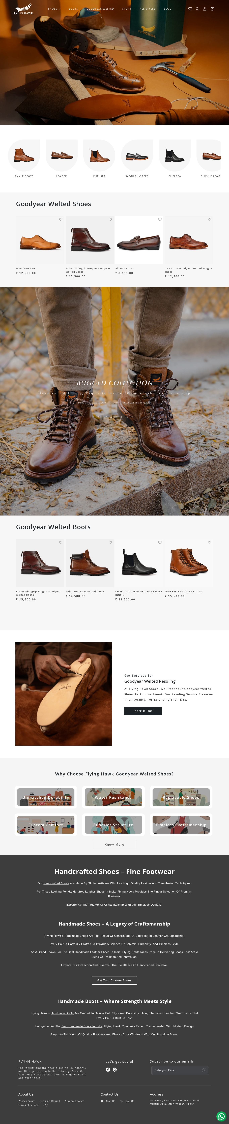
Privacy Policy (26, 1101)
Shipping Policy (74, 1101)
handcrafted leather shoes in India (92, 891)
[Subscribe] (204, 1070)
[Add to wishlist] (60, 219)
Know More (114, 844)
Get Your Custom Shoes (114, 980)
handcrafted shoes (56, 883)
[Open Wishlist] (190, 9)
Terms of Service (28, 1105)
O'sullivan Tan (25, 268)
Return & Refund (50, 1101)
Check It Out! (143, 711)
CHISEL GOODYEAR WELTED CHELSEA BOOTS (138, 593)
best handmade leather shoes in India (94, 952)
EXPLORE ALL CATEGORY (114, 417)
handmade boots (62, 1013)
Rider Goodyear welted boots (85, 591)
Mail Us (110, 1101)
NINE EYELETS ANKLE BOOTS (183, 591)
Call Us (130, 1101)
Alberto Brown (124, 268)
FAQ (46, 1105)
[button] (54, 9)
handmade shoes (76, 935)
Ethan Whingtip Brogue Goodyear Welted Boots (88, 270)
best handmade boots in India (82, 1026)
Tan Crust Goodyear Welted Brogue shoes (188, 270)
